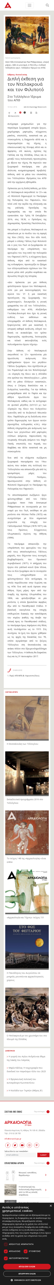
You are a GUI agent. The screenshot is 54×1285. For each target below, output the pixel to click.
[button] (27, 1280)
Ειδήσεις (11, 74)
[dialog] (27, 1244)
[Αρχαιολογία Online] (7, 5)
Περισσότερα (39, 1111)
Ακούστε (14, 116)
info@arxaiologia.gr (12, 1138)
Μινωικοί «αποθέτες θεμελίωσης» (27, 1174)
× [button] (51, 1206)
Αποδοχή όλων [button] (27, 1266)
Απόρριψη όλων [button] (27, 1273)
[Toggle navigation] (29, 5)
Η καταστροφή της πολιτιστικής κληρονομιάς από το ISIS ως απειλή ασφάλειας (30, 1191)
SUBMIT (43, 1155)
